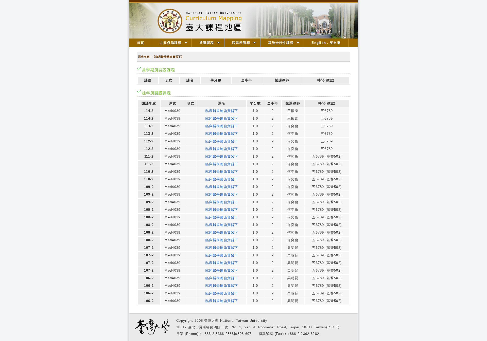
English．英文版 (325, 43)
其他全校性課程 (280, 43)
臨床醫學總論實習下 (221, 111)
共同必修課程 (171, 43)
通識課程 (206, 43)
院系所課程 (241, 43)
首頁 (140, 43)
